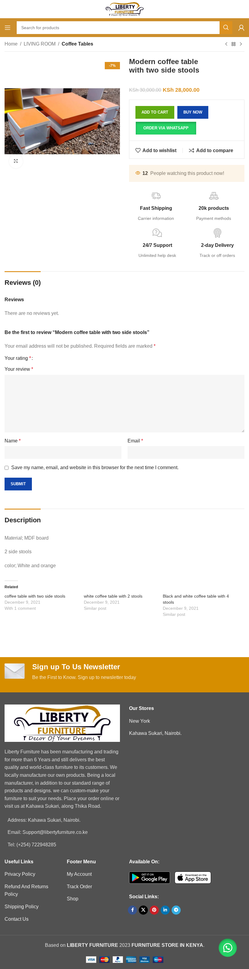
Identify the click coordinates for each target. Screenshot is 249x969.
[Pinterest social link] (154, 910)
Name (13, 440)
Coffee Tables (77, 43)
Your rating (18, 358)
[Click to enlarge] (16, 161)
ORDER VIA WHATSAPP (166, 128)
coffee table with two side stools (35, 596)
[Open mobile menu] (8, 28)
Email (135, 440)
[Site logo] (124, 8)
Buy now (192, 112)
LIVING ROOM (40, 43)
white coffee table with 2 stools (113, 596)
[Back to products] (233, 44)
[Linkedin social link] (165, 910)
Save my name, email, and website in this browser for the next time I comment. (95, 467)
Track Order (79, 886)
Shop (72, 898)
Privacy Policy (20, 874)
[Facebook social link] (132, 910)
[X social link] (143, 910)
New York (139, 721)
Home (11, 43)
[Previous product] (226, 44)
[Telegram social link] (176, 910)
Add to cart (155, 112)
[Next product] (240, 44)
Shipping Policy (22, 906)
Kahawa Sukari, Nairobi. (155, 733)
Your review (19, 369)
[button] (165, 128)
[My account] (241, 28)
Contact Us (17, 919)
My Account (79, 874)
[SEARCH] (226, 27)
